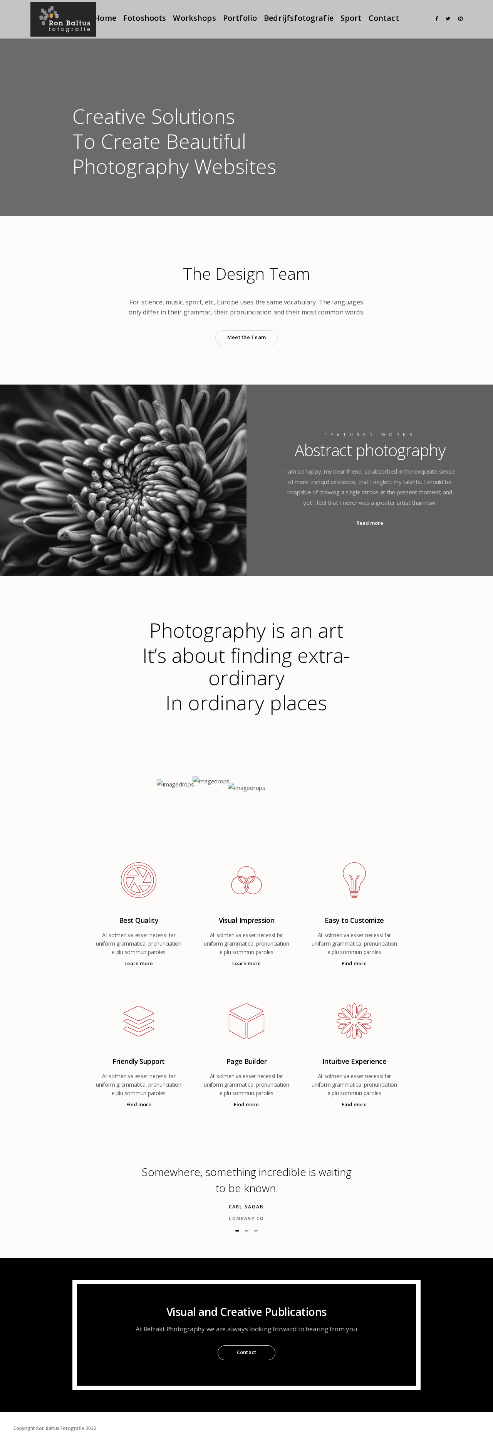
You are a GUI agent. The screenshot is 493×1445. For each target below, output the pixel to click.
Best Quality (139, 920)
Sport (351, 18)
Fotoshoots (144, 18)
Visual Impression (247, 920)
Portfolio (240, 18)
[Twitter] (446, 18)
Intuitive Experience (354, 1061)
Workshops (194, 18)
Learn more (138, 963)
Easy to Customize (354, 920)
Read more (369, 522)
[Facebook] (434, 18)
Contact (384, 18)
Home (105, 18)
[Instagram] (459, 18)
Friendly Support (138, 1061)
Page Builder (246, 1061)
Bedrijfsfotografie (299, 18)
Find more (354, 963)
